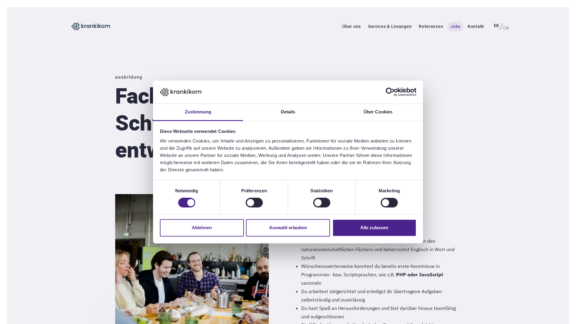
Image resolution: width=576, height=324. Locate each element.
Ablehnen (202, 227)
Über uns (351, 26)
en (506, 28)
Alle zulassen (374, 227)
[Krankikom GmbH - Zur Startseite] (90, 26)
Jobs (455, 26)
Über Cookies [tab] (378, 111)
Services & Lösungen (390, 26)
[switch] (254, 203)
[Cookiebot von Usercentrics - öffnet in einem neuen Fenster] (390, 92)
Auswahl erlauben (288, 227)
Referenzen (431, 26)
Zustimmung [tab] (198, 111)
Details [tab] (288, 111)
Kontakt (476, 26)
